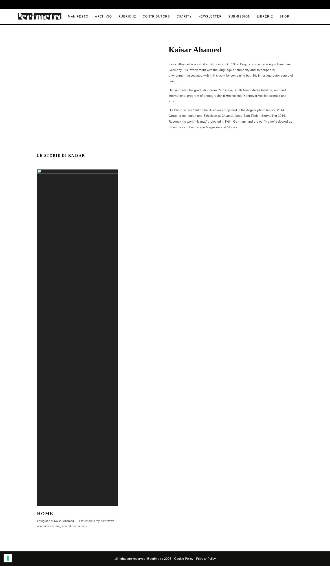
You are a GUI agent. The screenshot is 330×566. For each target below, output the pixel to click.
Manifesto (78, 16)
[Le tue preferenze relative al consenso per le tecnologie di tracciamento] (8, 558)
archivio (103, 16)
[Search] (267, 4)
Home (45, 513)
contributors (156, 16)
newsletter (210, 16)
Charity (184, 16)
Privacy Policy (206, 558)
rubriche (127, 16)
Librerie (265, 16)
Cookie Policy (183, 558)
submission (239, 16)
